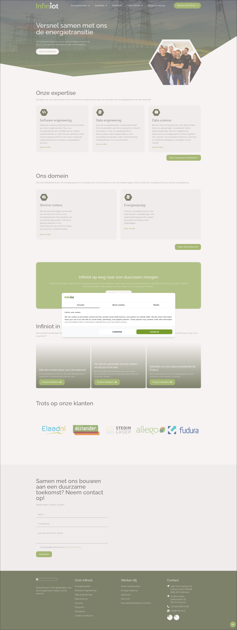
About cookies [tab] (118, 305)
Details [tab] (156, 305)
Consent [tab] (80, 305)
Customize (117, 332)
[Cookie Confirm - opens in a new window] (171, 297)
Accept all (154, 332)
